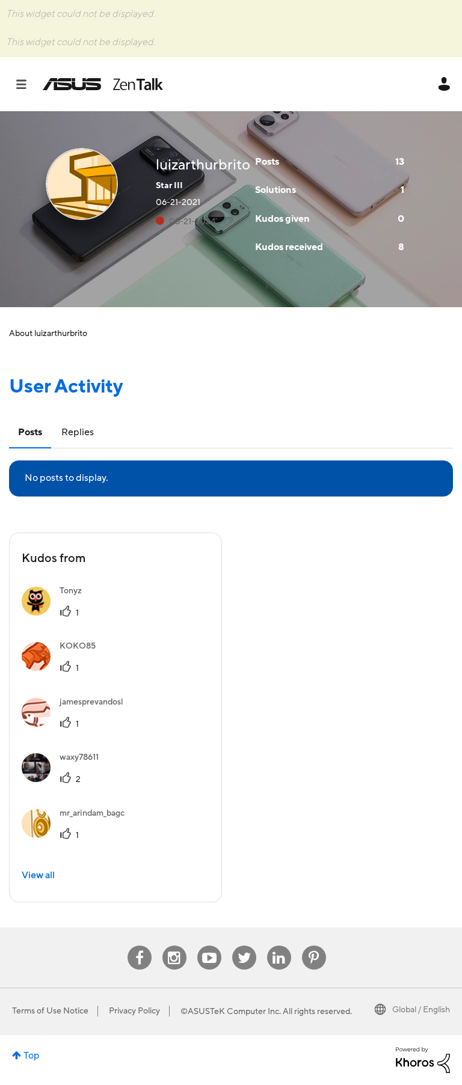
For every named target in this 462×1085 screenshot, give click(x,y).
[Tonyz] (56, 613)
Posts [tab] (30, 432)
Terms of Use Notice (50, 1011)
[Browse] (27, 84)
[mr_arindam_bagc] (78, 835)
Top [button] (31, 1056)
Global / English (421, 1009)
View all (38, 875)
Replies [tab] (77, 432)
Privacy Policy (134, 1011)
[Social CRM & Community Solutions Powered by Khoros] (423, 1059)
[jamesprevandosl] (77, 724)
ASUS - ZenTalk (103, 84)
